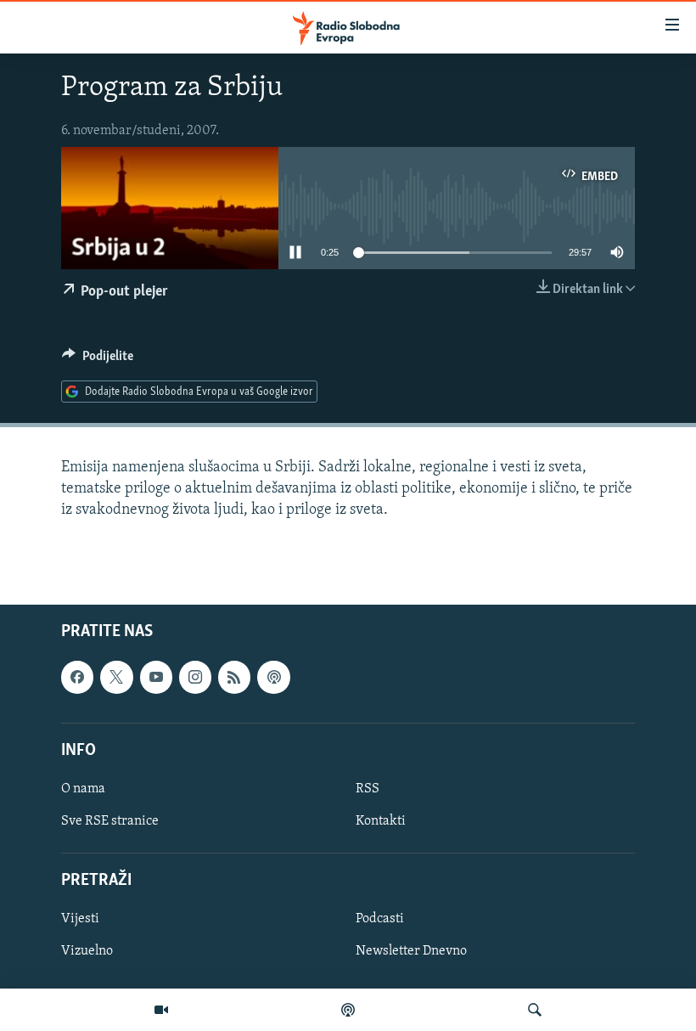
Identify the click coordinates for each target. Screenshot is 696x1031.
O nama (83, 789)
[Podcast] (348, 1010)
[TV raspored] (273, 678)
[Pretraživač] (534, 1010)
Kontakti (381, 821)
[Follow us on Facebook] (77, 678)
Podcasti (380, 920)
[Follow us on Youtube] (156, 678)
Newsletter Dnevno (411, 952)
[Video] (161, 1010)
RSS (367, 789)
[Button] (97, 360)
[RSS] (234, 678)
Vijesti (80, 920)
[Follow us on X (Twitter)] (116, 678)
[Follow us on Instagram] (195, 678)
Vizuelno (87, 952)
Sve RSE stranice (110, 821)
